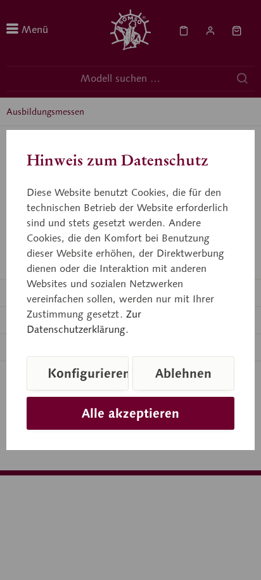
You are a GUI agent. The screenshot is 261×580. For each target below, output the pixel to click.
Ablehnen (183, 373)
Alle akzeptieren (130, 413)
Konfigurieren (88, 373)
